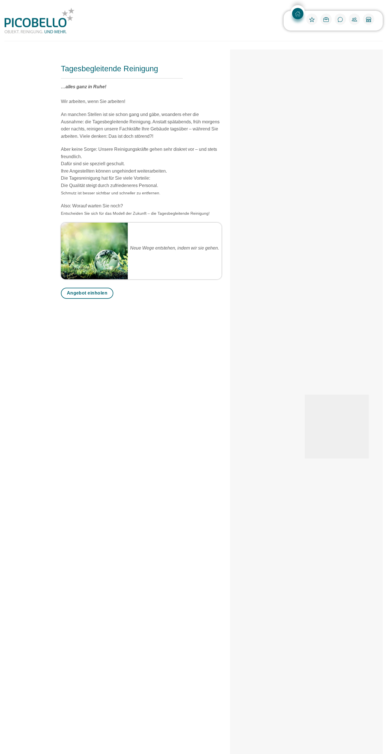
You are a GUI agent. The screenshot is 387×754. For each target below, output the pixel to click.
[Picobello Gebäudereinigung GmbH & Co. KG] (39, 20)
